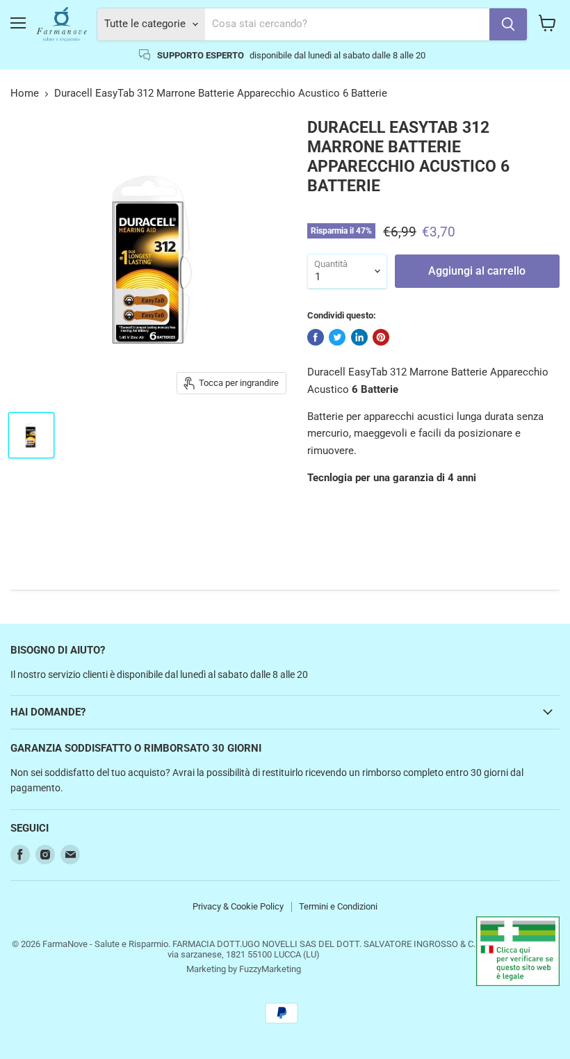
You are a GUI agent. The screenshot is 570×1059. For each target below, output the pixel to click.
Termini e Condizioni (338, 906)
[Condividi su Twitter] (337, 337)
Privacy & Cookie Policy (238, 906)
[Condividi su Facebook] (315, 337)
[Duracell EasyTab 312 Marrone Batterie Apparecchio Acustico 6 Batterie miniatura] (31, 435)
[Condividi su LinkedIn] (359, 337)
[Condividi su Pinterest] (381, 337)
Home (24, 93)
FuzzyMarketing (270, 969)
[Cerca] (508, 24)
